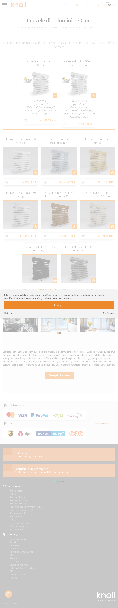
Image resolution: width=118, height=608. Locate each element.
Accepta (59, 305)
